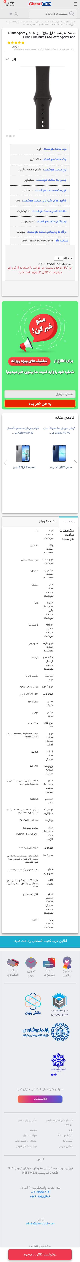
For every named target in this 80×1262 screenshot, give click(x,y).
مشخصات (68, 522)
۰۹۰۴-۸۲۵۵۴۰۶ (40, 1197)
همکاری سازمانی (65, 1146)
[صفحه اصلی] (40, 2)
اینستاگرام (39, 1099)
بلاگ (71, 1130)
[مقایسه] (15, 59)
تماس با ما (68, 1141)
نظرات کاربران (47, 521)
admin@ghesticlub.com (40, 1223)
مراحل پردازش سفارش (27, 1120)
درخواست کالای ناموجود (26, 1146)
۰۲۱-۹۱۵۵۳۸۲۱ (40, 1192)
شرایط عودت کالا (65, 1135)
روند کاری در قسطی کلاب (26, 1141)
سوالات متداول (30, 1135)
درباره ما (33, 1130)
